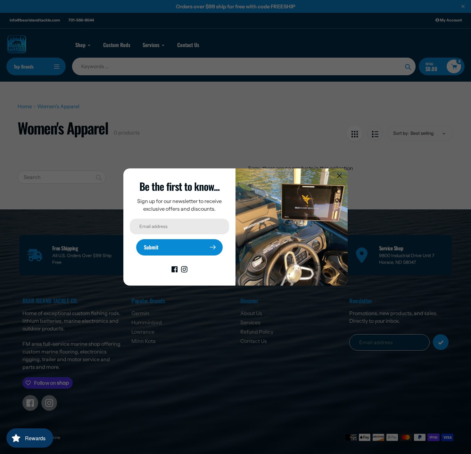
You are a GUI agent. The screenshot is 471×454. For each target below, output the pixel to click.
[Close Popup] (339, 176)
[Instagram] (184, 269)
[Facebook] (174, 269)
